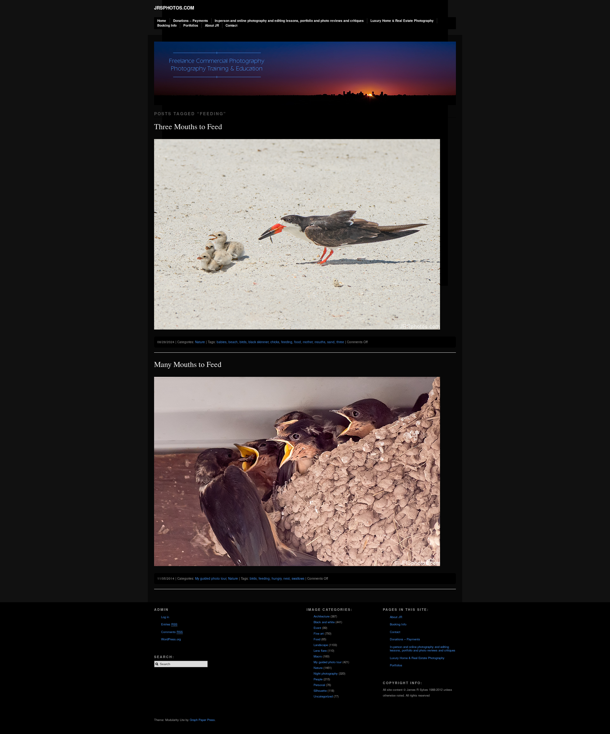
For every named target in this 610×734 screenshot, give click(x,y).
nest (286, 578)
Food (317, 639)
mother (308, 342)
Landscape (321, 645)
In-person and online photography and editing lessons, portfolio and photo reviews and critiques (289, 20)
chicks (274, 342)
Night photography (326, 673)
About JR (212, 25)
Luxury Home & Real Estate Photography (402, 20)
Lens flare (320, 650)
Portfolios (190, 25)
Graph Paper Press (202, 719)
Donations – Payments (190, 20)
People (318, 679)
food (297, 342)
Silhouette (320, 690)
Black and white (324, 622)
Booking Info (167, 25)
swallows (298, 578)
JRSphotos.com (174, 7)
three (340, 342)
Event (317, 627)
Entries (169, 624)
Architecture (321, 616)
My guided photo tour (210, 578)
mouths (320, 342)
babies (222, 342)
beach (233, 342)
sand (331, 342)
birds (243, 342)
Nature (200, 342)
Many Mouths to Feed (187, 364)
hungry (276, 578)
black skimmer (258, 342)
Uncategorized (323, 696)
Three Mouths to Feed (188, 126)
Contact (231, 25)
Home (161, 20)
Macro (318, 656)
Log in (165, 617)
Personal (319, 685)
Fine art (319, 633)
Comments (172, 632)
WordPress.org (171, 639)
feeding (286, 342)
